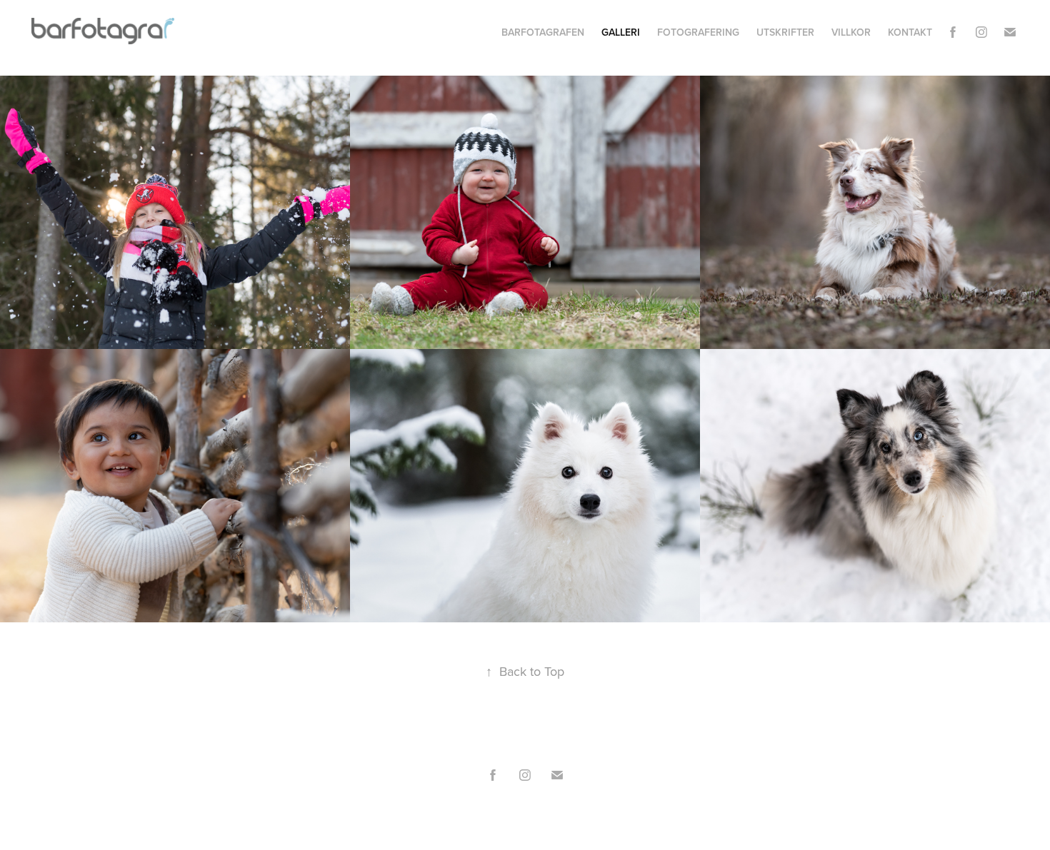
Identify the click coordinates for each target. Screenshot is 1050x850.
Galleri (620, 32)
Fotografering (698, 32)
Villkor (851, 32)
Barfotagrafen (542, 32)
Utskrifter (785, 32)
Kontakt (910, 32)
